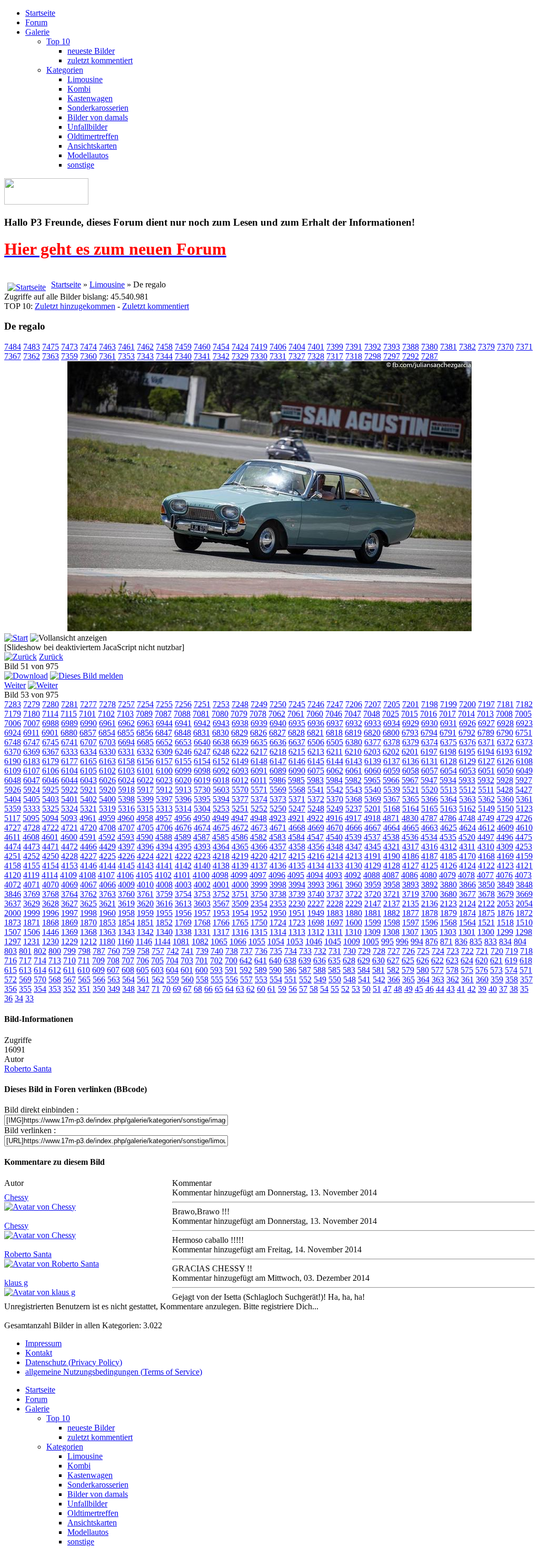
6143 (353, 761)
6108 (524, 761)
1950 (278, 913)
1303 (448, 932)
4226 (126, 856)
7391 (353, 346)
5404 (12, 799)
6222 (240, 751)
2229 (353, 903)
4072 (12, 884)
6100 (164, 770)
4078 (466, 875)
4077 (485, 875)
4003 (183, 884)
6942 (202, 723)
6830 (220, 732)
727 (393, 950)
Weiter (15, 685)
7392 (372, 346)
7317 (334, 356)
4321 (391, 846)
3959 (372, 884)
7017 (447, 713)
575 (467, 969)
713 (54, 960)
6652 (164, 742)
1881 (372, 913)
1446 (50, 932)
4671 (278, 827)
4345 (372, 846)
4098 (220, 875)
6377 (372, 742)
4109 (68, 875)
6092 (221, 770)
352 (69, 988)
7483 (31, 346)
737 (246, 950)
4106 (125, 875)
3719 (410, 894)
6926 (467, 723)
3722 (353, 894)
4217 (278, 856)
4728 (31, 827)
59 (282, 988)
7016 (428, 713)
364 (423, 979)
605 (142, 969)
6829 (239, 732)
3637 (12, 903)
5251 (240, 808)
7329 (240, 356)
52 (345, 988)
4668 (296, 827)
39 (482, 988)
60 (261, 988)
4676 (183, 827)
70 (166, 988)
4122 (486, 865)
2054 (524, 903)
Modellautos (87, 155)
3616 (164, 903)
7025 (390, 713)
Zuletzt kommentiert (155, 306)
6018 (221, 780)
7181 (505, 704)
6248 (221, 751)
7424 (240, 346)
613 (25, 969)
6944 (164, 723)
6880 (69, 732)
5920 (107, 789)
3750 (259, 894)
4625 (448, 827)
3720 (372, 894)
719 (511, 950)
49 (408, 988)
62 (250, 988)
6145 (315, 761)
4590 (144, 837)
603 (157, 969)
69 (177, 988)
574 (511, 969)
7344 (164, 356)
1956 (183, 913)
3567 (221, 903)
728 (379, 950)
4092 (352, 875)
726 (408, 950)
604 (172, 969)
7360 (88, 356)
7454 (221, 346)
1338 (183, 932)
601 (187, 969)
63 (240, 988)
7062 (276, 713)
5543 (353, 789)
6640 (202, 742)
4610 (524, 827)
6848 (182, 732)
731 (334, 950)
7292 (410, 356)
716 (10, 960)
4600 (69, 837)
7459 (183, 346)
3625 (88, 903)
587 (304, 969)
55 (335, 988)
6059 (391, 770)
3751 (240, 894)
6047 (31, 780)
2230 (296, 903)
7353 (126, 356)
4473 (31, 846)
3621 (107, 903)
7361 (107, 356)
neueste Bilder (91, 50)
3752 (221, 894)
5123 (524, 808)
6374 (429, 742)
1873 (12, 922)
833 (490, 941)
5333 (31, 808)
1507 (12, 932)
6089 (278, 770)
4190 (391, 856)
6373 (524, 742)
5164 (410, 808)
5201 (372, 808)
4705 (145, 827)
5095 (31, 818)
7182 (524, 704)
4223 (202, 856)
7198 (429, 704)
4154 (50, 865)
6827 (277, 732)
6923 (524, 723)
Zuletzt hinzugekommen (75, 306)
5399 (145, 799)
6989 (69, 723)
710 (69, 960)
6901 (50, 732)
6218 (278, 751)
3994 (296, 884)
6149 (240, 761)
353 (54, 988)
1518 (505, 922)
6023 (164, 780)
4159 (524, 856)
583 (349, 969)
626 (422, 960)
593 (216, 969)
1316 (240, 932)
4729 (504, 818)
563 (113, 979)
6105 (88, 770)
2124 (467, 903)
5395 (202, 799)
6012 (240, 780)
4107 (106, 875)
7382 (467, 346)
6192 (523, 751)
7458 (164, 346)
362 (452, 979)
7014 (466, 713)
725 (423, 950)
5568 (296, 789)
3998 (278, 884)
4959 (106, 818)
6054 (448, 770)
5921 (88, 789)
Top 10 (58, 41)
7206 (353, 704)
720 (497, 950)
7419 (259, 346)
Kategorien (64, 69)
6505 (334, 742)
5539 (391, 789)
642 (245, 960)
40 (492, 988)
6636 (278, 742)
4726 (523, 818)
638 (290, 960)
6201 (410, 751)
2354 (259, 903)
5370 (334, 799)
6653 (183, 742)
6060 (372, 770)
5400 (107, 799)
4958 (144, 818)
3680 (448, 894)
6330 (107, 751)
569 (25, 979)
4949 (220, 818)
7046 (333, 713)
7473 (69, 346)
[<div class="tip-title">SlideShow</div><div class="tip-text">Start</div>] (16, 637)
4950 (201, 818)
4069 (69, 884)
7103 (125, 713)
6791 (448, 732)
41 (461, 988)
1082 (200, 941)
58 (314, 988)
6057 (429, 770)
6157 (164, 761)
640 (275, 960)
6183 (31, 761)
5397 (164, 799)
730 (349, 950)
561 (143, 979)
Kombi (79, 88)
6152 (221, 761)
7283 (12, 704)
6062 (334, 770)
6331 (126, 751)
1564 (467, 922)
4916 (334, 818)
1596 (429, 922)
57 (303, 988)
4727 (12, 827)
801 (25, 950)
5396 (183, 799)
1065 (219, 941)
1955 (164, 913)
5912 (164, 789)
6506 (315, 742)
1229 (69, 941)
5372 (315, 799)
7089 (144, 713)
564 (128, 979)
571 (526, 969)
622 (437, 960)
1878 (429, 913)
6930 (429, 723)
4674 (202, 827)
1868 (50, 922)
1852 (164, 922)
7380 (429, 346)
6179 (50, 761)
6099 (183, 770)
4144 (107, 865)
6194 (485, 751)
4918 (372, 818)
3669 (524, 894)
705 (157, 960)
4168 (486, 856)
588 (319, 969)
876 (431, 941)
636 (319, 960)
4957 (163, 818)
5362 (486, 799)
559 (172, 979)
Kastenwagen (90, 98)
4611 (12, 837)
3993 (315, 884)
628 (349, 960)
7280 (50, 704)
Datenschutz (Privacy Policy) (73, 1362)
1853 (107, 922)
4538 (391, 837)
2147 (372, 903)
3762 (88, 894)
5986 (277, 780)
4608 (31, 837)
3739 (296, 894)
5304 (202, 808)
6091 (259, 770)
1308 (391, 932)
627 (393, 960)
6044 (69, 780)
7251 (202, 704)
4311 (467, 846)
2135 (410, 903)
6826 (258, 732)
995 (387, 941)
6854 (106, 732)
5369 (372, 799)
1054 (275, 941)
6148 (259, 761)
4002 (202, 884)
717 (25, 960)
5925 (50, 789)
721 (482, 950)
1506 (31, 932)
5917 (145, 789)
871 (446, 941)
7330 (259, 356)
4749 (485, 818)
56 (292, 988)
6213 (315, 751)
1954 (240, 913)
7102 (106, 713)
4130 (353, 865)
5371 (296, 799)
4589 (182, 837)
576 (481, 969)
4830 (410, 818)
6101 (145, 770)
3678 (486, 894)
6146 (296, 761)
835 (476, 941)
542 (379, 979)
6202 (391, 751)
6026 (107, 780)
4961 (87, 818)
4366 (259, 846)
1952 (259, 913)
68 (198, 988)
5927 (523, 780)
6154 (202, 761)
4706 (164, 827)
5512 (467, 789)
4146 (88, 865)
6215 (296, 751)
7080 (220, 713)
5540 (372, 789)
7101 (87, 713)
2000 (12, 913)
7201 (410, 704)
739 (202, 950)
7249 (259, 704)
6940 (278, 723)
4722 (50, 827)
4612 (486, 827)
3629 (31, 903)
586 (290, 969)
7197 (486, 704)
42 (471, 988)
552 (305, 979)
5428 (504, 789)
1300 (485, 932)
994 (417, 941)
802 (40, 950)
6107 (31, 770)
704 (172, 960)
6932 (353, 723)
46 (429, 988)
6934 (391, 723)
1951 (296, 913)
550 (334, 979)
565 (84, 979)
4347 (353, 846)
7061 (295, 713)
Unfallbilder (87, 126)
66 (208, 988)
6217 (259, 751)
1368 (88, 932)
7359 (69, 356)
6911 (31, 732)
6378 (391, 742)
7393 (391, 346)
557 (246, 979)
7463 (107, 346)
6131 (429, 761)
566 (99, 979)
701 (201, 960)
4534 (429, 837)
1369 (69, 932)
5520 (429, 789)
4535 (448, 837)
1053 (294, 941)
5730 (202, 789)
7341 (202, 356)
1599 (372, 922)
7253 (221, 704)
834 (505, 941)
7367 (12, 356)
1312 (315, 932)
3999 (259, 884)
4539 (353, 837)
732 (320, 950)
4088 (371, 875)
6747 (31, 742)
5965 (372, 780)
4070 (50, 884)
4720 (88, 827)
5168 (391, 808)
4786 (448, 818)
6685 (145, 742)
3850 (486, 884)
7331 (278, 356)
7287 (429, 356)
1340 (164, 932)
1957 (202, 913)
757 (158, 950)
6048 (12, 780)
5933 (466, 780)
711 (84, 960)
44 (440, 988)
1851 (145, 922)
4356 (315, 846)
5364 (448, 799)
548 (349, 979)
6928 (505, 723)
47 (387, 988)
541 (364, 979)
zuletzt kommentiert (100, 60)
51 (377, 988)
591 (231, 969)
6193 (504, 751)
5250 (278, 808)
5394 (221, 799)
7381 (448, 346)
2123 (448, 903)
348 (128, 988)
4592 (106, 837)
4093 (333, 875)
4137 (259, 865)
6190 (12, 761)
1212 (88, 941)
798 (84, 950)
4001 (221, 884)
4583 (277, 837)
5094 (50, 818)
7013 (485, 713)
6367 (50, 751)
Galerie (37, 31)
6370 (12, 751)
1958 (126, 913)
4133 (334, 865)
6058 (410, 770)
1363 (107, 932)
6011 (259, 780)
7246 (315, 704)
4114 (50, 875)
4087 (390, 875)
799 (69, 950)
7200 (467, 704)
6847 (163, 732)
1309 (372, 932)
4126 (448, 865)
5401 (69, 799)
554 (276, 979)
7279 (31, 704)
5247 (296, 808)
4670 (334, 827)
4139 (240, 865)
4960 (125, 818)
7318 (353, 356)
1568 (448, 922)
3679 (505, 894)
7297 (391, 356)
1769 (183, 922)
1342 (145, 932)
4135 (296, 865)
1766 (221, 922)
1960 (107, 913)
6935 (296, 723)
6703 (107, 742)
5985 (296, 780)
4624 (467, 827)
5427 (523, 789)
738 (231, 950)
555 (217, 979)
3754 (183, 894)
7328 (315, 356)
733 (305, 950)
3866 (467, 884)
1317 (221, 932)
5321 (88, 808)
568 (54, 979)
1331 (202, 932)
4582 (258, 837)
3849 (505, 884)
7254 (145, 704)
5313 (164, 808)
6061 (353, 770)
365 (408, 979)
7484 (12, 346)
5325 (50, 808)
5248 (315, 808)
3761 (145, 894)
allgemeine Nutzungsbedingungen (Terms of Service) (113, 1371)
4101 (182, 875)
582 (393, 969)
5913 (183, 789)
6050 (505, 770)
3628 (50, 903)
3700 (429, 894)
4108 (87, 875)
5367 (391, 799)
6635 (259, 742)
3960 (353, 884)
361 (467, 979)
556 (231, 979)
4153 (69, 865)
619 (511, 960)
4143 (145, 865)
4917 (353, 818)
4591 (87, 837)
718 (526, 950)
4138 (221, 865)
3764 (69, 894)
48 (398, 988)
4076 (504, 875)
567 (69, 979)
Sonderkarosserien (97, 107)
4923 (277, 818)
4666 (353, 827)
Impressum (43, 1343)
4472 (69, 846)
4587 (201, 837)
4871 (391, 818)
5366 (429, 799)
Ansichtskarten (92, 145)
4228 (69, 856)
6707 (88, 742)
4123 (505, 865)
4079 (447, 875)
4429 (107, 846)
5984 (334, 780)
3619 (126, 903)
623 (452, 960)
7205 (391, 704)
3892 (429, 884)
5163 (448, 808)
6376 (467, 742)
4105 (144, 875)
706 (142, 960)
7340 (183, 356)
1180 (107, 941)
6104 (69, 770)
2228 (334, 903)
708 (113, 960)
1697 (334, 922)
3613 (183, 903)
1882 (391, 913)
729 (364, 950)
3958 (391, 884)
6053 (467, 770)
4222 (183, 856)
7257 (126, 704)
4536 (410, 837)
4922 (315, 818)
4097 (257, 875)
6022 (145, 780)
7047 (352, 713)
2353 (278, 903)
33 (29, 998)
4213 (353, 856)
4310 (485, 846)
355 (25, 988)
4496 (504, 837)
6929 (410, 723)
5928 (504, 780)
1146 (144, 941)
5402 (88, 799)
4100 (201, 875)
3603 (202, 903)
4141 (164, 865)
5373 (278, 799)
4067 (88, 884)
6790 (504, 732)
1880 (353, 913)
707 (128, 960)
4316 (429, 846)
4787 (429, 818)
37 (503, 988)
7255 (164, 704)
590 (275, 969)
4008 (164, 884)
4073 (523, 875)
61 (271, 988)
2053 (505, 903)
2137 (391, 903)
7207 (372, 704)
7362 (31, 356)
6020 (183, 780)
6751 (523, 732)
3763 (107, 894)
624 (467, 960)
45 (419, 988)
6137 (391, 761)
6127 (486, 761)
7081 (201, 713)
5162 (467, 808)
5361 (524, 799)
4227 (88, 856)
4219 (240, 856)
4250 (50, 856)
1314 (278, 932)
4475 (523, 837)
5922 (69, 789)
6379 (410, 742)
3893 (410, 884)
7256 (183, 704)
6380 (353, 742)
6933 (372, 723)
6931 (448, 723)
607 (113, 969)
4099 (239, 875)
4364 (221, 846)
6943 (221, 723)
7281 (69, 704)
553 (261, 979)
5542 (334, 789)
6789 (485, 732)
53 (356, 988)
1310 (353, 932)
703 (187, 960)
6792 (466, 732)
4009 (126, 884)
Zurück (51, 656)
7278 (107, 704)
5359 (12, 808)
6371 (486, 742)
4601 (50, 837)
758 (143, 950)
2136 (429, 903)
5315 (145, 808)
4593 (125, 837)
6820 (372, 732)
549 (320, 979)
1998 (88, 913)
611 (69, 969)
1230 (50, 941)
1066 (237, 941)
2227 (315, 903)
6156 (145, 761)
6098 (202, 770)
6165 (88, 761)
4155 (31, 865)
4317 (410, 846)
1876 (505, 913)
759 (128, 950)
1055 (256, 941)
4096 (276, 875)
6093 (240, 770)
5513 (448, 789)
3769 (31, 894)
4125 (429, 865)
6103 (126, 770)
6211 (334, 751)
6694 (126, 742)
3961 (334, 884)
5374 (259, 799)
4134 (315, 865)
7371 (524, 346)
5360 (505, 799)
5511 (486, 789)
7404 (296, 346)
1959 (145, 913)
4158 (12, 865)
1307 (410, 932)
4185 (448, 856)
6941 (183, 723)
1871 (31, 922)
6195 (466, 751)
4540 (334, 837)
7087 (163, 713)
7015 (409, 713)
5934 (448, 780)
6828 (296, 732)
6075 (315, 770)
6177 (69, 761)
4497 (485, 837)
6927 (486, 723)
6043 (88, 780)
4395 (183, 846)
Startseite (40, 12)
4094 (314, 875)
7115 (69, 713)
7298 (372, 356)
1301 (466, 932)
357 (526, 979)
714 (40, 960)
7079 (239, 713)
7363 (50, 356)
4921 (296, 818)
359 (497, 979)
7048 (371, 713)
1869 (69, 922)
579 (408, 969)
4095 (295, 875)
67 (187, 988)
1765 (240, 922)
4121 (524, 865)
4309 (504, 846)
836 (461, 941)
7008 (504, 713)
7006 (12, 723)
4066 (107, 884)
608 (128, 969)
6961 (107, 723)
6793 (410, 732)
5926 (12, 789)
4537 (372, 837)
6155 (183, 761)
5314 (183, 808)
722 (467, 950)
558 (202, 979)
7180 (31, 713)
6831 (201, 732)
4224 (145, 856)
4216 (315, 856)
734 (290, 950)
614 (40, 969)
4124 (467, 865)
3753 (202, 894)
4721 (69, 827)
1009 (351, 941)
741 (187, 950)
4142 (183, 865)
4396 (145, 846)
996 (402, 941)
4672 (240, 827)
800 (54, 950)
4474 (12, 846)
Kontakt (38, 1352)
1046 (313, 941)
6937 (334, 723)
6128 (448, 761)
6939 (259, 723)
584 (363, 969)
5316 (126, 808)
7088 (182, 713)
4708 (107, 827)
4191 (372, 856)
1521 (486, 922)
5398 (126, 799)
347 (143, 988)
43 (450, 988)
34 (19, 998)
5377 (240, 799)
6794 (429, 732)
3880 (448, 884)
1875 (486, 913)
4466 (88, 846)
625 (408, 960)
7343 (145, 356)
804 (520, 941)
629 (363, 960)
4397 (126, 846)
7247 (334, 704)
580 (422, 969)
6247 (202, 751)
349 (113, 988)
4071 (31, 884)
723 (452, 950)
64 (229, 988)
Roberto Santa (28, 1068)
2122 (486, 903)
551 (290, 979)
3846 (12, 894)
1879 (448, 913)
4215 (296, 856)
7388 (410, 346)
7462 (145, 346)
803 (10, 950)
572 (10, 979)
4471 (50, 846)
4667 (372, 827)
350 (99, 988)
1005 (370, 941)
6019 (202, 780)
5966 (391, 780)
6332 (145, 751)
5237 (353, 808)
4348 (334, 846)
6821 (315, 732)
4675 (221, 827)
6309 (164, 751)
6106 (50, 770)
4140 (202, 865)
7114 (50, 713)
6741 (69, 742)
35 (524, 988)
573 (496, 969)
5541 (315, 789)
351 (84, 988)
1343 (126, 932)
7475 (50, 346)
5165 (429, 808)
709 (98, 960)
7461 (126, 346)
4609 (505, 827)
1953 (221, 913)
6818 (334, 732)
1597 (410, 922)
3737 (334, 894)
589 (260, 969)
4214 (334, 856)
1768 (202, 922)
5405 (31, 799)
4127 (410, 865)
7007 (31, 723)
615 (10, 969)
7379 (486, 346)
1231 (31, 941)
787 (99, 950)
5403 (50, 799)
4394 (164, 846)
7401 (315, 346)
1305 (429, 932)
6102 (107, 770)
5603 (221, 789)
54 (324, 988)
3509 (240, 903)
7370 (505, 346)
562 (158, 979)
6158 (126, 761)
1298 (523, 932)
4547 (315, 837)
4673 (259, 827)
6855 (125, 732)
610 (83, 969)
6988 (50, 723)
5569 (278, 789)
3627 (69, 903)
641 (260, 960)
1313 (296, 932)
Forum (36, 22)
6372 (505, 742)
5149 (486, 808)
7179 (12, 713)
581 (378, 969)
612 (54, 969)
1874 (467, 913)
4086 (409, 875)
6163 (107, 761)
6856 (144, 732)
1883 (334, 913)
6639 (240, 742)
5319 (107, 808)
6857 (87, 732)
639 (304, 960)
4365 (240, 846)
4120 (12, 875)
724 (438, 950)
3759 (164, 894)
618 (526, 960)
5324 (69, 808)
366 (393, 979)
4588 (163, 837)
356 (10, 988)
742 (172, 950)
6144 (334, 761)
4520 (466, 837)
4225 (107, 856)
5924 (31, 789)
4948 (258, 818)
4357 (278, 846)
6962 (126, 723)
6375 (448, 742)
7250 (278, 704)
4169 (505, 856)
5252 (259, 808)
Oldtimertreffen (92, 136)
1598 (391, 922)
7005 (523, 713)
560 (187, 979)
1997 (69, 913)
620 (481, 960)
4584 (296, 837)
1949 (315, 913)
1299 (504, 932)
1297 (12, 941)
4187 (429, 856)
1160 (125, 941)
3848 (524, 884)
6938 (240, 723)
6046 (50, 780)
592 (245, 969)
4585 (220, 837)
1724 (278, 922)
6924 (12, 732)
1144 (162, 941)
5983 (315, 780)
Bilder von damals (97, 117)
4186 (410, 856)
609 (98, 969)
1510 (524, 922)
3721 (391, 894)
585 (334, 969)
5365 (410, 799)
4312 (448, 846)
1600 (353, 922)
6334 (88, 751)
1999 (31, 913)
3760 (126, 894)
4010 (145, 884)
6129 (467, 761)
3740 (315, 894)
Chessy (16, 1197)
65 (219, 988)
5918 (126, 789)
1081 (181, 941)
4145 (126, 865)
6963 (145, 723)
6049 (524, 770)
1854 (126, 922)
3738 (278, 894)
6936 (315, 723)
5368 (353, 799)
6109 (12, 770)
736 (261, 950)
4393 (202, 846)
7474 (88, 346)
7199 (448, 704)
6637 (296, 742)
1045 (332, 941)
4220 (259, 856)
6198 (448, 751)
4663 (429, 827)
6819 (353, 732)
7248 (240, 704)
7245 (296, 704)
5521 (410, 789)
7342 (221, 356)
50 (366, 988)
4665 (410, 827)
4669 (315, 827)
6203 (372, 751)
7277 (88, 704)
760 (113, 950)
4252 (31, 856)
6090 (296, 770)
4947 (239, 818)
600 (201, 969)
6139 (372, 761)
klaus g (16, 1282)
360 (482, 979)
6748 (12, 742)
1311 (334, 932)
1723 (296, 922)
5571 (259, 789)
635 (334, 960)
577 (437, 969)
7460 (202, 346)
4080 (428, 875)
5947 (429, 780)
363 (438, 979)
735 (276, 950)
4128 (391, 865)
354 (40, 988)
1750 (259, 922)
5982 (353, 780)
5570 (240, 789)
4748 (466, 818)
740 (217, 950)
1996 (50, 913)
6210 (353, 751)
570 (40, 979)
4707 (126, 827)
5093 (69, 818)
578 (452, 969)
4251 (12, 856)
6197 (429, 751)
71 (156, 988)
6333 (69, 751)
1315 (259, 932)
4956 (182, 818)
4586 (239, 837)
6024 (126, 780)
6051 (486, 770)
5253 (221, 808)
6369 (31, 751)
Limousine (85, 79)
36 (8, 998)
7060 (314, 713)
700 (231, 960)
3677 (467, 894)
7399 (334, 346)
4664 (391, 827)
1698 (315, 922)
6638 (221, 742)
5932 (485, 780)
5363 (467, 799)
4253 (523, 846)
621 (496, 960)
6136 (410, 761)
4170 (467, 856)
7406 (278, 346)
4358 (296, 846)
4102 (163, 875)
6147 (278, 761)
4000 (240, 884)
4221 (164, 856)
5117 (12, 818)
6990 (88, 723)
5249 (334, 808)
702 (216, 960)
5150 (505, 808)
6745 (50, 742)
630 (378, 960)
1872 (524, 913)
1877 (410, 913)
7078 (257, 713)
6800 (391, 732)
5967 (410, 780)
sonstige (80, 164)
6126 (505, 761)
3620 (145, 903)
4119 (31, 875)
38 (514, 988)
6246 (183, 751)
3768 (50, 894)
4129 (372, 865)
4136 (278, 865)
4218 (221, 856)
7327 (296, 356)
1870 (88, 922)
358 (511, 979)
